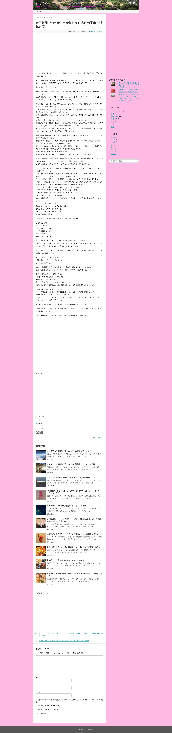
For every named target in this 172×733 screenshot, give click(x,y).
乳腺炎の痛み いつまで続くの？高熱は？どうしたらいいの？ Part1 (64, 641)
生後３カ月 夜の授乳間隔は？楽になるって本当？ (67, 506)
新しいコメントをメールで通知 (49, 705)
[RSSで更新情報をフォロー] (134, 2)
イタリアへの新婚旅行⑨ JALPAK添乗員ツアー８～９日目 (71, 464)
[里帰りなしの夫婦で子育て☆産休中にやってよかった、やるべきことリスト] (41, 578)
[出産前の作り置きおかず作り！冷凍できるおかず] (41, 564)
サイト (38, 692)
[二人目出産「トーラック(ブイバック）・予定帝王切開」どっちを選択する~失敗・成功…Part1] (41, 523)
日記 (100, 31)
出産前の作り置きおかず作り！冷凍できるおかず (66, 560)
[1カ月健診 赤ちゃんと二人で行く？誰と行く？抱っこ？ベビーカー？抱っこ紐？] (41, 495)
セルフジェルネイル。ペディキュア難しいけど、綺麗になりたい (73, 534)
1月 (114, 142)
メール (38, 685)
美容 (112, 127)
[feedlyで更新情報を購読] (130, 2)
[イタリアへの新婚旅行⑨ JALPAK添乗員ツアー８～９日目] (41, 468)
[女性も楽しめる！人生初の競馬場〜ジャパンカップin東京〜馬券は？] (41, 551)
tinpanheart (98, 437)
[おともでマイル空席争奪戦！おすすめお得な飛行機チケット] (41, 482)
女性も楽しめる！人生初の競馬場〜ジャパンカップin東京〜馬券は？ (74, 547)
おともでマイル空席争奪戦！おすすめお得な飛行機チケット (71, 478)
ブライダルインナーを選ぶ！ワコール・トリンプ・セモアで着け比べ (129, 85)
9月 (114, 140)
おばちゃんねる (46, 3)
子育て (113, 119)
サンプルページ (39, 11)
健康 (112, 114)
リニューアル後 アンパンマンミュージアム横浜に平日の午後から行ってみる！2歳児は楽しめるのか (71, 634)
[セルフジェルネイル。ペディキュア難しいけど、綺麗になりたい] (41, 538)
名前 (37, 677)
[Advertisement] (69, 54)
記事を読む (50, 459)
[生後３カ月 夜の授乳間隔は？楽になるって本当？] (41, 510)
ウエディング (116, 111)
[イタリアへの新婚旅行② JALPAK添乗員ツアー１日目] (41, 455)
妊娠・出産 (94, 31)
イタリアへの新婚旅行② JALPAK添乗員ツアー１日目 (69, 451)
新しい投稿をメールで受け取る (49, 709)
